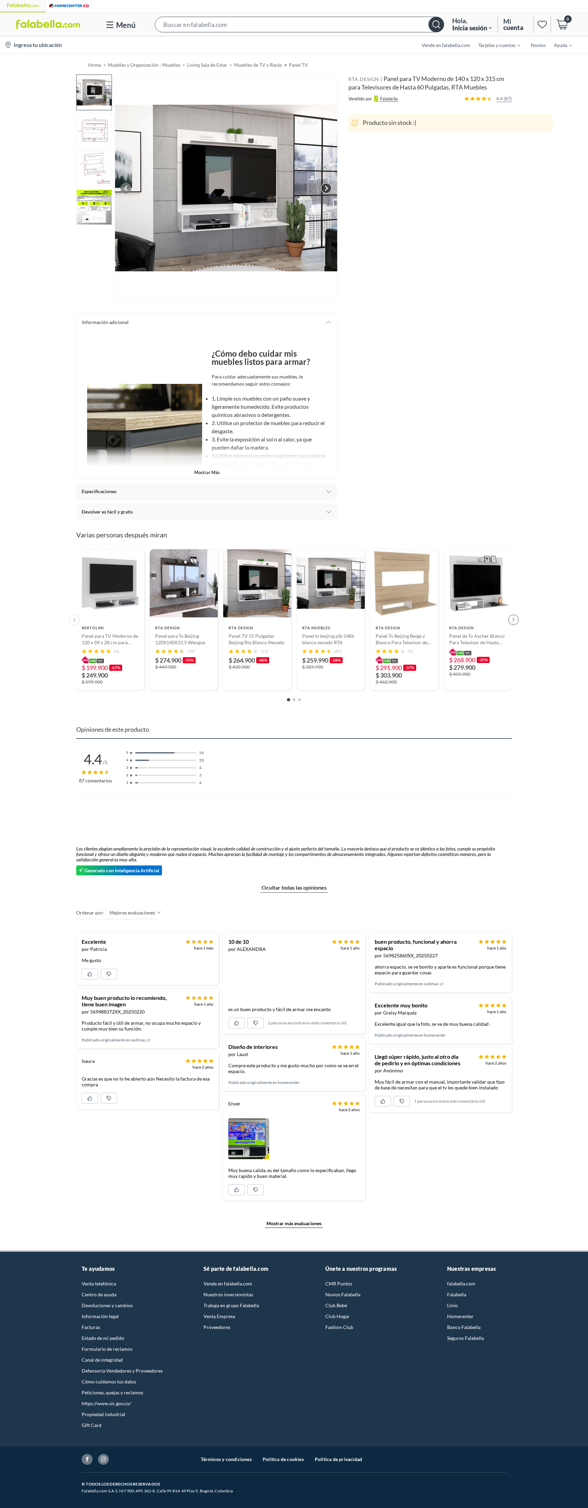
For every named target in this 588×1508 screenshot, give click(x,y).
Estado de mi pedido (103, 1338)
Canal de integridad (102, 1360)
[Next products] (513, 620)
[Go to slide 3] (299, 699)
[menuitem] (495, 44)
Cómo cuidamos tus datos (109, 1381)
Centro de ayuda (99, 1294)
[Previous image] (125, 188)
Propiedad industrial (103, 1414)
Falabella (456, 1294)
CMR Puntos (338, 1283)
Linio (452, 1305)
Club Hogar (337, 1316)
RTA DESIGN (363, 79)
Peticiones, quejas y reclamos (112, 1392)
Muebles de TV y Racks (258, 65)
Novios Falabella (342, 1294)
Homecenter (460, 1316)
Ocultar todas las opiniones (294, 887)
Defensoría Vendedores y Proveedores (122, 1371)
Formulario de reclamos (107, 1349)
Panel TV (298, 65)
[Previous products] (74, 620)
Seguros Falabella (465, 1338)
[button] (299, 24)
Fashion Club (339, 1327)
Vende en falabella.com (227, 1283)
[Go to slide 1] (288, 699)
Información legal (100, 1316)
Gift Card (91, 1425)
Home (94, 65)
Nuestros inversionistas (228, 1294)
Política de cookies (283, 1459)
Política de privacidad (338, 1459)
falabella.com (461, 1283)
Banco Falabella (463, 1327)
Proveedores (216, 1327)
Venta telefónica (99, 1283)
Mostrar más (207, 472)
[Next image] (326, 188)
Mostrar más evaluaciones (294, 1223)
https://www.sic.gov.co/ (106, 1403)
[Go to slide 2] (294, 699)
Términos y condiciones (226, 1459)
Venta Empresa (219, 1316)
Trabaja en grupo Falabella (231, 1305)
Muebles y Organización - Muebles (144, 65)
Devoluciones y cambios (107, 1305)
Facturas (91, 1327)
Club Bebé (336, 1305)
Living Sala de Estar (207, 65)
